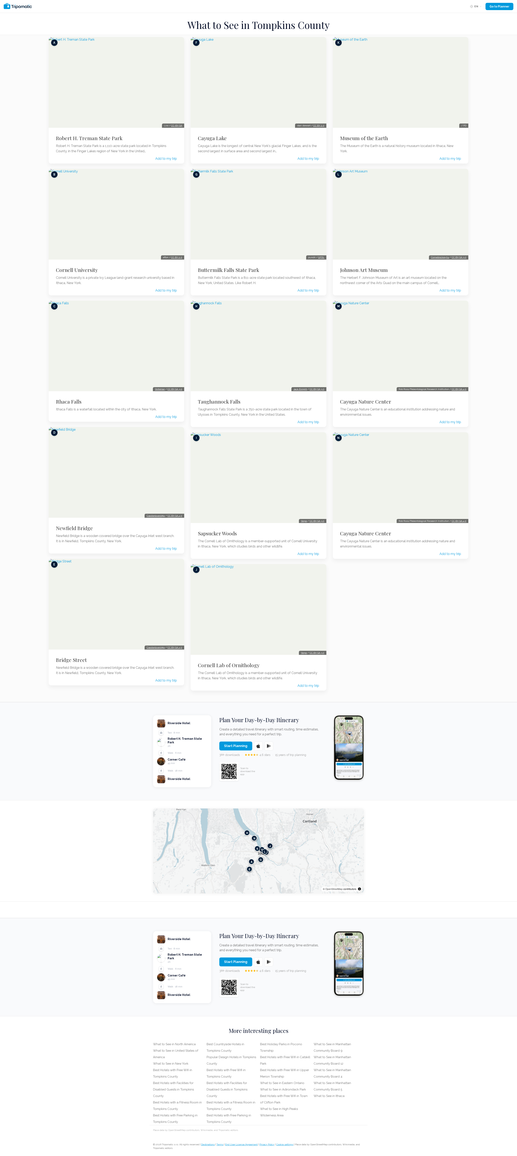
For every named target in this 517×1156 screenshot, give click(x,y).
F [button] (262, 850)
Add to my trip (166, 159)
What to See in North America (174, 1044)
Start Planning (235, 746)
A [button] (251, 862)
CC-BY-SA (176, 125)
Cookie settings (284, 1144)
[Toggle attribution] (359, 889)
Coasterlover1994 (156, 515)
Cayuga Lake (212, 138)
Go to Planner (499, 6)
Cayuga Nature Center (365, 401)
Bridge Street (71, 660)
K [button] (257, 849)
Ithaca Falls (69, 401)
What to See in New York (170, 1063)
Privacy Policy (267, 1144)
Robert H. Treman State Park (89, 138)
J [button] (270, 846)
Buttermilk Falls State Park (228, 270)
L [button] (265, 852)
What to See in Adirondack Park (283, 1089)
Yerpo (304, 521)
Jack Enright (300, 389)
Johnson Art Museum (364, 270)
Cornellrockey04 (440, 257)
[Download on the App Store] (258, 746)
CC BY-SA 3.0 (174, 389)
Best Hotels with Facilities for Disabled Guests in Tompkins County (173, 1089)
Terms (219, 1144)
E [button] (249, 869)
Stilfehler (160, 389)
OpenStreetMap (334, 889)
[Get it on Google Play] (268, 746)
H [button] (247, 833)
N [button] (254, 838)
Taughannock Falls (219, 401)
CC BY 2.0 (176, 257)
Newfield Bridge (74, 528)
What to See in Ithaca (329, 1096)
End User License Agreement (241, 1144)
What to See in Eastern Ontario (282, 1083)
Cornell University (77, 270)
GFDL (321, 257)
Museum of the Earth (364, 138)
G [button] (261, 860)
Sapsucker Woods (217, 533)
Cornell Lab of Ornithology (229, 665)
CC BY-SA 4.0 (174, 515)
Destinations (208, 1144)
